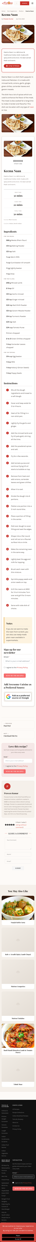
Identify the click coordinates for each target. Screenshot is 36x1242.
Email (6, 657)
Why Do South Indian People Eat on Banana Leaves (6, 1217)
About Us (15, 1122)
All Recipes (15, 1109)
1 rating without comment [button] (21, 824)
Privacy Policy (22, 667)
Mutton (21, 11)
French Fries (5, 1179)
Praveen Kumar (8, 19)
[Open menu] (32, 3)
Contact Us (15, 1126)
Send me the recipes (15, 675)
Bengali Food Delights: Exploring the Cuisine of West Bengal (6, 1204)
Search (24, 3)
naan (32, 107)
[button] (14, 161)
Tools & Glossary (17, 1119)
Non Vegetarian (12, 11)
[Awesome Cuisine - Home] (7, 3)
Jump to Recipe (13, 66)
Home (3, 11)
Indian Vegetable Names (5, 1153)
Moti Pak (4, 1176)
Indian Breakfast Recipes (20, 1116)
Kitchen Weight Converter (5, 1119)
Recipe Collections (18, 1112)
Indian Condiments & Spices (5, 1139)
